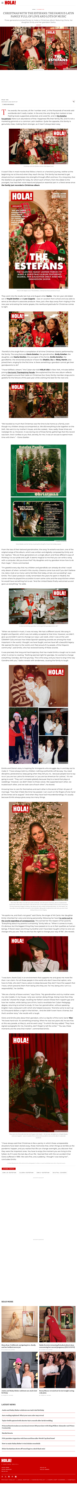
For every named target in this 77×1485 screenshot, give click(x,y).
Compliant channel (57, 1479)
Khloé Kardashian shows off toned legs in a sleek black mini (23, 1448)
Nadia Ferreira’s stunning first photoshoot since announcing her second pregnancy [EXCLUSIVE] (57, 1346)
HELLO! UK (5, 1471)
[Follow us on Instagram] (9, 1476)
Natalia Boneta (7, 1433)
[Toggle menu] (2, 3)
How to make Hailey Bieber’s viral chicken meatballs (21, 1443)
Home (33, 9)
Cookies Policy (39, 1479)
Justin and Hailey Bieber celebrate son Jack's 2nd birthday (19, 1392)
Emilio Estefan (9, 1172)
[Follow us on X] (6, 1476)
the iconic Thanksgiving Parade (21, 372)
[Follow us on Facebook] (2, 1476)
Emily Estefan (43, 1172)
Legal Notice (23, 1479)
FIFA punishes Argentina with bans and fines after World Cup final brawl (28, 1438)
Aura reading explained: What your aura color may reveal (23, 1415)
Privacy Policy (8, 1479)
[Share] (74, 102)
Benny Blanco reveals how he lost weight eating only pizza (56, 1392)
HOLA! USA (5, 99)
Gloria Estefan (27, 1172)
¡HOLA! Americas (7, 1469)
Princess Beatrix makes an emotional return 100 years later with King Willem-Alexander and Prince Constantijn (38, 1427)
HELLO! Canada (44, 1469)
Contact (71, 1479)
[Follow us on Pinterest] (13, 1476)
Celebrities (40, 9)
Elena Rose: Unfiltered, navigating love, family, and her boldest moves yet (19, 1346)
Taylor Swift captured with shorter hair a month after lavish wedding (27, 1420)
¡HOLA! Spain (5, 1467)
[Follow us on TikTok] (16, 1476)
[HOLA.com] (38, 1460)
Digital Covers (60, 1172)
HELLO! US (43, 1467)
